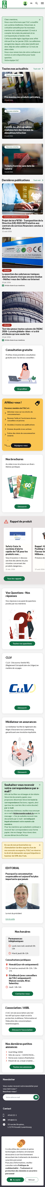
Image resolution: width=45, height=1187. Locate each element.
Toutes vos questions (22, 643)
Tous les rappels (14, 578)
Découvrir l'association (22, 1030)
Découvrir (22, 506)
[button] (36, 1097)
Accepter (17, 1180)
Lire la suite (10, 919)
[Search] (36, 3)
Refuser (31, 1180)
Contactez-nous (22, 993)
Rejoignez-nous (21, 445)
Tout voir (37, 69)
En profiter (22, 389)
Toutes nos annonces (22, 1067)
